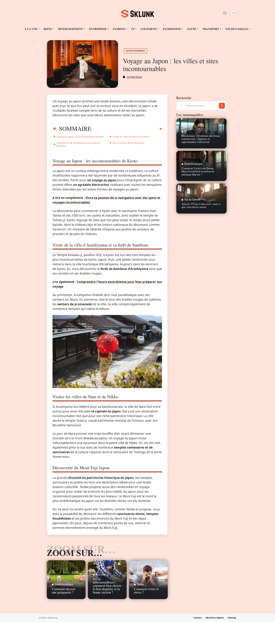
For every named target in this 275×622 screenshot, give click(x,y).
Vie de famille (192, 199)
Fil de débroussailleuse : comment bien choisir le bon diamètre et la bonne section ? (107, 585)
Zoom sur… (74, 552)
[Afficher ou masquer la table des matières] (126, 129)
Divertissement (135, 50)
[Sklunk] (137, 12)
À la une (100, 574)
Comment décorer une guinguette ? (64, 590)
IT (185, 131)
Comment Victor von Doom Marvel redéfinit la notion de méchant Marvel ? (197, 171)
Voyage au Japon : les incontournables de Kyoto (80, 136)
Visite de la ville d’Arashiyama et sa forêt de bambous (78, 144)
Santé (140, 584)
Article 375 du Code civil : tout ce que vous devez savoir (201, 205)
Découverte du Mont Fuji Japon (128, 142)
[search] (225, 13)
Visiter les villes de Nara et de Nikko (131, 136)
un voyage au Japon (101, 180)
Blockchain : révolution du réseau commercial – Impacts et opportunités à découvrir (200, 139)
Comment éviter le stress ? (146, 590)
